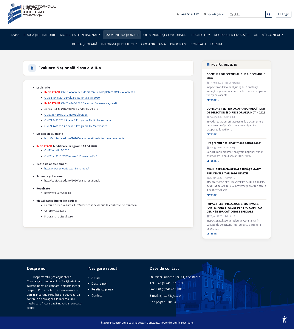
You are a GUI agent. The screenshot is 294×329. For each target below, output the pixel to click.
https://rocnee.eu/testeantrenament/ (66, 168)
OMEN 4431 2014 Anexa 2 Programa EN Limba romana (77, 120)
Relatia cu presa (102, 289)
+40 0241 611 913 (190, 14)
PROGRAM (178, 44)
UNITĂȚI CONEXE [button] (267, 35)
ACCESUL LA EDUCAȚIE (232, 35)
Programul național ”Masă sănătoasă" (234, 143)
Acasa (95, 278)
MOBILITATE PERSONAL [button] (79, 35)
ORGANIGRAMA (153, 44)
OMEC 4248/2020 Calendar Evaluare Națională (89, 103)
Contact (96, 295)
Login (285, 14)
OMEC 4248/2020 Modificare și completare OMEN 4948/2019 (98, 92)
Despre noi (99, 283)
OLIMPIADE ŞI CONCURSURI (165, 35)
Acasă (15, 35)
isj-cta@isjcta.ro (215, 14)
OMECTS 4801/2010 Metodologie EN (66, 114)
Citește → (213, 100)
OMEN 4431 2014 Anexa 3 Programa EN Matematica (75, 126)
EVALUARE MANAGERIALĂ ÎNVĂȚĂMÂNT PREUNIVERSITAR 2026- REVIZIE (234, 171)
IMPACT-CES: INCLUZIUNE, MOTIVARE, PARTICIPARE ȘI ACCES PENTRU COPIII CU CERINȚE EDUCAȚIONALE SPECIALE (234, 207)
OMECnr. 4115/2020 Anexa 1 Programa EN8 (70, 156)
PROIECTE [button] (199, 35)
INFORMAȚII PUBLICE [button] (118, 44)
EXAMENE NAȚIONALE (121, 35)
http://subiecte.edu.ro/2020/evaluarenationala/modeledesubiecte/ (84, 138)
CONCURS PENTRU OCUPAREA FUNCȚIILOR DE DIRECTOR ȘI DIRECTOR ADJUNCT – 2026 (236, 110)
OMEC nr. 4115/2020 (56, 150)
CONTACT (198, 44)
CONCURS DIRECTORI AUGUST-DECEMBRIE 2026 (236, 76)
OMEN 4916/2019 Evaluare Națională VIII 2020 (72, 97)
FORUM (216, 44)
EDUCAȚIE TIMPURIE (39, 35)
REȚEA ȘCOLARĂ (84, 44)
